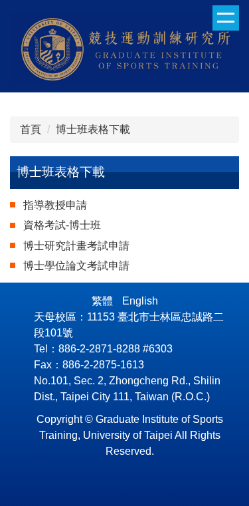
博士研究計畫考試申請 (76, 245)
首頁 (30, 129)
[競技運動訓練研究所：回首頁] (124, 51)
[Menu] (225, 18)
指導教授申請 (55, 205)
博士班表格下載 (93, 129)
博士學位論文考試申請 (76, 265)
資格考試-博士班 (62, 225)
